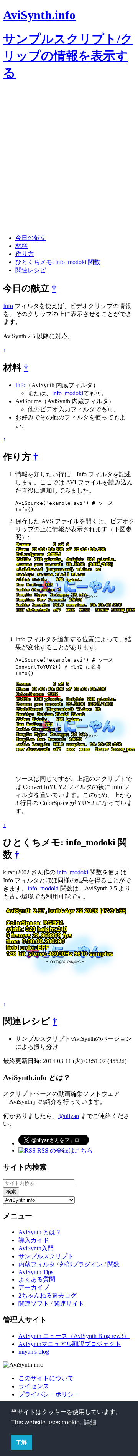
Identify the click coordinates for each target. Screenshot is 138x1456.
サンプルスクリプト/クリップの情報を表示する (68, 56)
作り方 (24, 254)
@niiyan (68, 1116)
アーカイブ (33, 1287)
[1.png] (76, 632)
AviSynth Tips (35, 1272)
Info (8, 306)
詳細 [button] (90, 1422)
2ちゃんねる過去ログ (47, 1295)
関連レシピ (30, 270)
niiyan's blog (33, 1351)
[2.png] (76, 771)
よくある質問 (36, 1279)
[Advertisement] (69, 159)
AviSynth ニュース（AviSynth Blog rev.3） (74, 1336)
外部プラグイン (81, 1264)
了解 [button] (21, 1442)
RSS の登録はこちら (65, 1150)
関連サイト (69, 1303)
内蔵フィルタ (36, 1264)
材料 (21, 246)
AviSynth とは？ (39, 1232)
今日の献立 (30, 238)
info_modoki (67, 393)
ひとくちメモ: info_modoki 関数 (57, 262)
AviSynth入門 (36, 1248)
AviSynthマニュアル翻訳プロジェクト (69, 1344)
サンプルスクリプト (46, 1256)
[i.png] (64, 997)
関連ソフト (33, 1303)
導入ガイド (33, 1240)
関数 (113, 1264)
